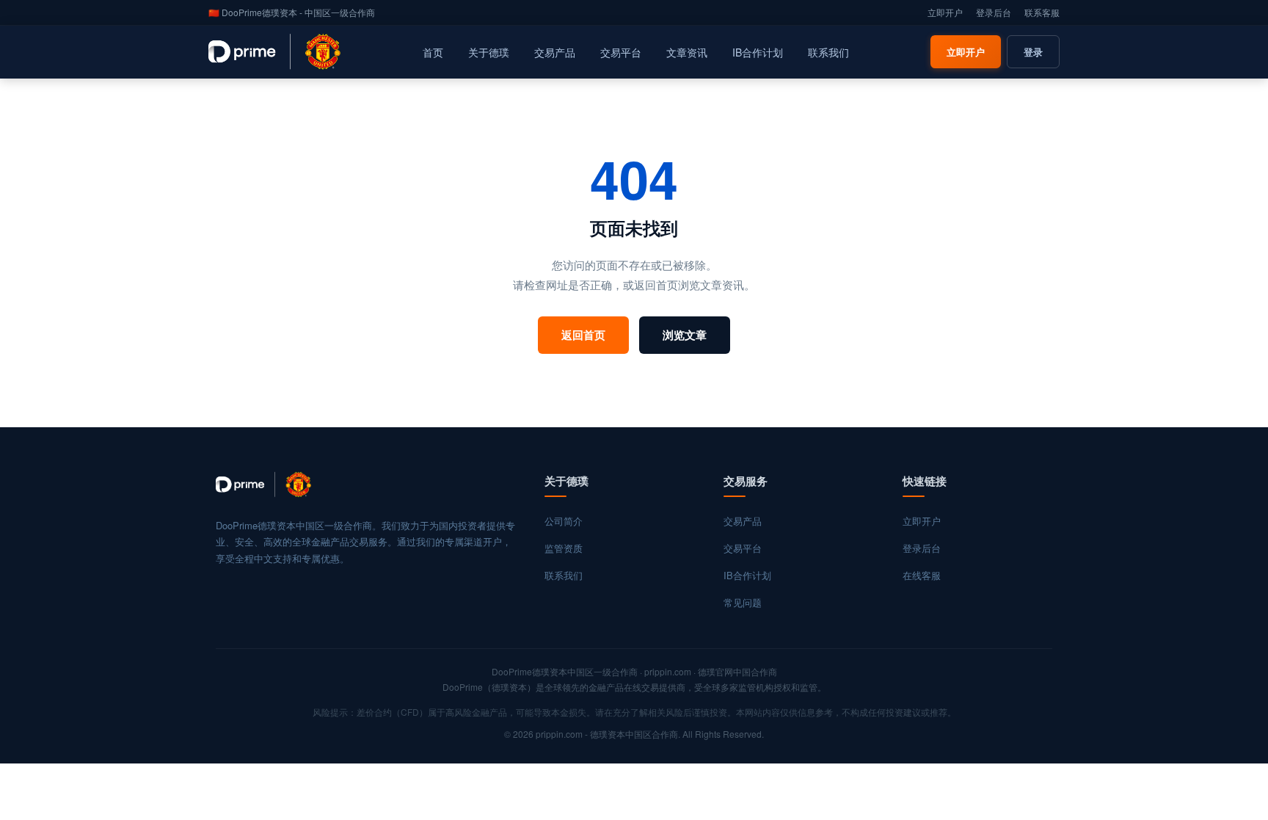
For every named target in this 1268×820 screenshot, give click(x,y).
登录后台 (993, 12)
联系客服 (1042, 12)
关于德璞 (488, 52)
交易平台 (620, 52)
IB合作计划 (757, 52)
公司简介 (563, 521)
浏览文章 (685, 335)
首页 (433, 52)
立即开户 (945, 12)
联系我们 (828, 52)
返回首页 (583, 335)
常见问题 (743, 602)
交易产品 (554, 52)
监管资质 (563, 548)
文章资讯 (686, 52)
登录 (1033, 52)
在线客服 (922, 575)
